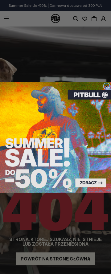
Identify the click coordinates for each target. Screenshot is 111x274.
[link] (55, 137)
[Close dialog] (106, 86)
